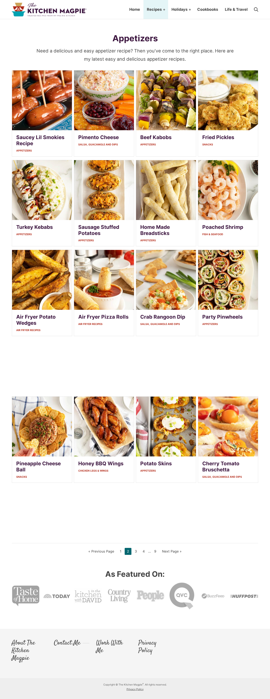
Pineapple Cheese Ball (38, 466)
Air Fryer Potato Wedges (36, 320)
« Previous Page (101, 552)
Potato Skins (156, 463)
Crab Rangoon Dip (162, 317)
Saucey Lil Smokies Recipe (40, 140)
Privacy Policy (147, 647)
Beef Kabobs (155, 137)
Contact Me (67, 643)
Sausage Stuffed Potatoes (98, 230)
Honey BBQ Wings (100, 463)
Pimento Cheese (98, 137)
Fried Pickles (218, 137)
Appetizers (24, 150)
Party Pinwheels (222, 317)
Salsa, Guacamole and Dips (98, 144)
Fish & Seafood (212, 234)
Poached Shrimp (222, 227)
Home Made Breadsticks (155, 230)
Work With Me (109, 647)
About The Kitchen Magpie (23, 650)
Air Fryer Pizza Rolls (103, 317)
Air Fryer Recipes (28, 330)
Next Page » (172, 552)
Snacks (207, 144)
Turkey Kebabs (34, 227)
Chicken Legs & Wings (93, 470)
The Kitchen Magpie (49, 9)
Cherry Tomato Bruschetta (220, 466)
